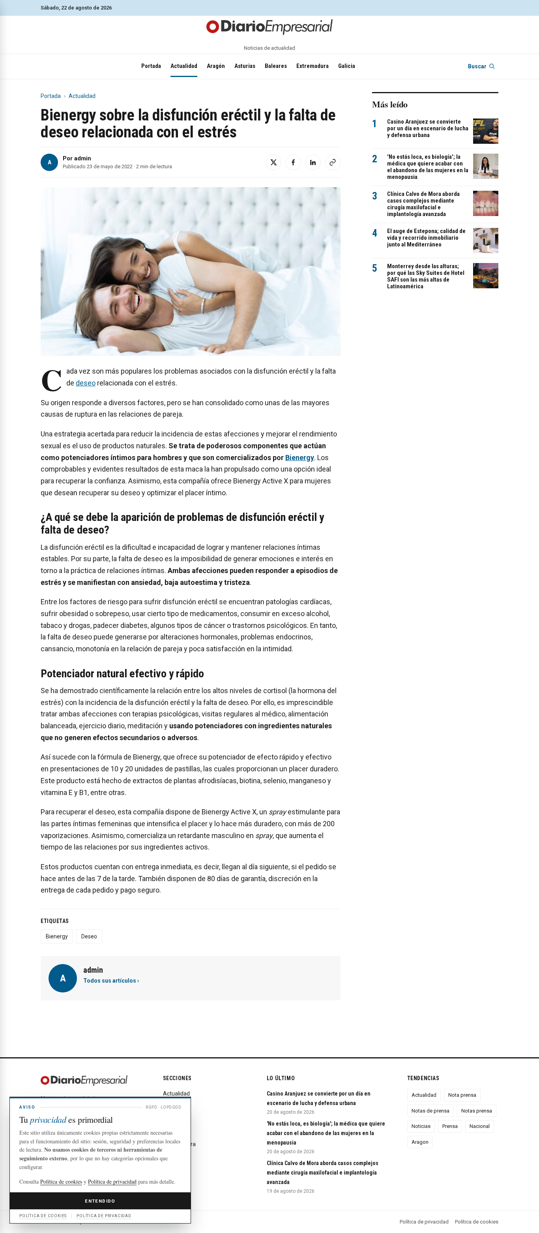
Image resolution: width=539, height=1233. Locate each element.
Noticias (421, 1126)
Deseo (89, 936)
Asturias (244, 66)
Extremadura (312, 66)
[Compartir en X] (273, 162)
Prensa (450, 1126)
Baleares (276, 66)
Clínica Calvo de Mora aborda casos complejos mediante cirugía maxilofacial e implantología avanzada (423, 204)
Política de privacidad (424, 1222)
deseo (85, 383)
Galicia (346, 66)
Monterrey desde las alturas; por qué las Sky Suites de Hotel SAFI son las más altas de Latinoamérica (425, 276)
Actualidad (183, 66)
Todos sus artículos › (111, 980)
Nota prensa (462, 1095)
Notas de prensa (430, 1111)
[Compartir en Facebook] (293, 162)
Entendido (100, 1201)
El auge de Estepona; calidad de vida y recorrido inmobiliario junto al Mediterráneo (426, 237)
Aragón (216, 66)
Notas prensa (476, 1111)
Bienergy (57, 936)
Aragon (420, 1142)
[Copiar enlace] (333, 162)
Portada (151, 66)
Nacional (480, 1126)
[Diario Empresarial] (269, 26)
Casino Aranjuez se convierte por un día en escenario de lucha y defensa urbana (427, 128)
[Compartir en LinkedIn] (313, 162)
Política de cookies (476, 1222)
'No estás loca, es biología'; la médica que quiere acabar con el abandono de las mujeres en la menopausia (427, 167)
